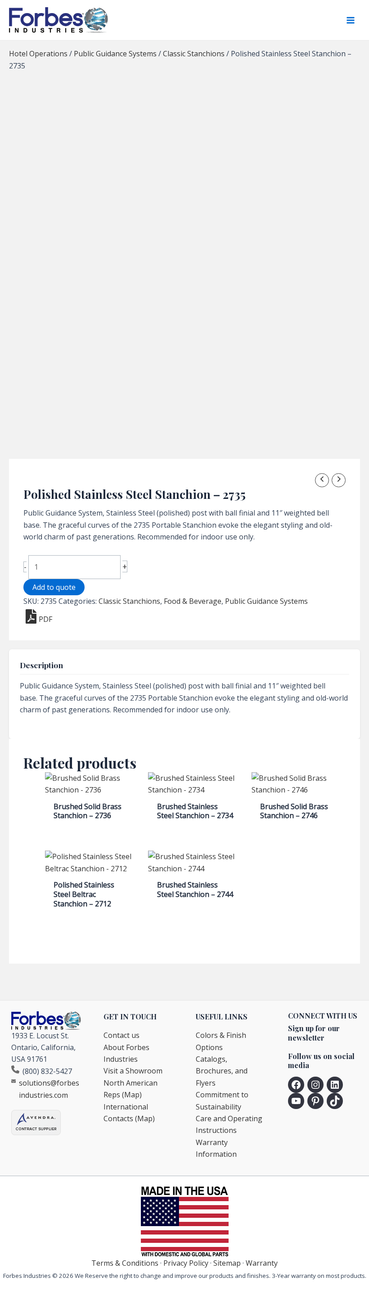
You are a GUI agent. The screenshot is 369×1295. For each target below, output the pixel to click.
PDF (45, 619)
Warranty (262, 1263)
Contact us (122, 1035)
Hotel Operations (38, 54)
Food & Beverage (192, 601)
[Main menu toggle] (350, 20)
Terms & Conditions (124, 1263)
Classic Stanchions (194, 54)
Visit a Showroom (133, 1071)
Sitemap (227, 1263)
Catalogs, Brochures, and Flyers (222, 1071)
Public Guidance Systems (115, 54)
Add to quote (54, 587)
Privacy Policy (185, 1263)
